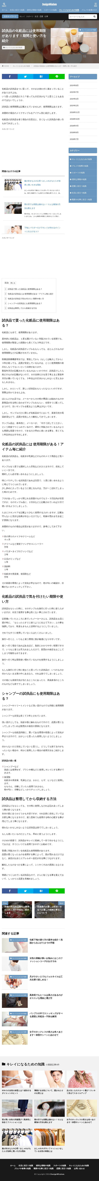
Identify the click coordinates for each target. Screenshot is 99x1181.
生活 (36, 16)
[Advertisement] (33, 149)
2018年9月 (74, 126)
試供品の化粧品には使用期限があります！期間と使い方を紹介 (55, 66)
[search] (94, 16)
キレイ (22, 16)
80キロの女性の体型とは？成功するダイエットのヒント (16, 1091)
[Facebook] (10, 76)
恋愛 (41, 16)
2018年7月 (74, 139)
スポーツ (29, 16)
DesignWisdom (49, 4)
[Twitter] (25, 76)
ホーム (4, 10)
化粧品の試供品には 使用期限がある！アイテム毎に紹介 (29, 294)
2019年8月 (74, 85)
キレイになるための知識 (69, 10)
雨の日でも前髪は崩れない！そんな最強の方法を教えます (48, 1120)
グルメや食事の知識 (90, 10)
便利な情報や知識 (34, 10)
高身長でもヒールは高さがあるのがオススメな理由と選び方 (46, 996)
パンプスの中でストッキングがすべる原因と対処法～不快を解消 (46, 1015)
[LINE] (57, 76)
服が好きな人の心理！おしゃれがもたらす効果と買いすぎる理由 (16, 1149)
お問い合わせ (79, 1168)
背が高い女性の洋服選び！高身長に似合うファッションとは (16, 1120)
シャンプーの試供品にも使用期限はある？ (23, 303)
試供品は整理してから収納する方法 (21, 308)
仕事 (46, 16)
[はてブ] (41, 76)
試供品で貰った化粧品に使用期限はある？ (23, 289)
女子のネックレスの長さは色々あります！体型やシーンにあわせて (46, 1033)
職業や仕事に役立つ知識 (82, 199)
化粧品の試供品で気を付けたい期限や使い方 (24, 298)
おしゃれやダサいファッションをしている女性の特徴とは (48, 1149)
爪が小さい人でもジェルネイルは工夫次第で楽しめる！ (46, 978)
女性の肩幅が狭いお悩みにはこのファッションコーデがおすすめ (46, 959)
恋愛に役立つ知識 (79, 186)
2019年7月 (74, 92)
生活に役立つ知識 (17, 10)
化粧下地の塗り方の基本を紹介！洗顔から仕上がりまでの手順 (46, 941)
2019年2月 (74, 105)
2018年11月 (75, 112)
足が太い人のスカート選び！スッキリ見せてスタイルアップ (81, 1091)
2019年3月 (74, 99)
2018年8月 (74, 132)
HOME (6, 66)
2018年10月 (75, 119)
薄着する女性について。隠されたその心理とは (48, 1091)
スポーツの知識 (50, 10)
